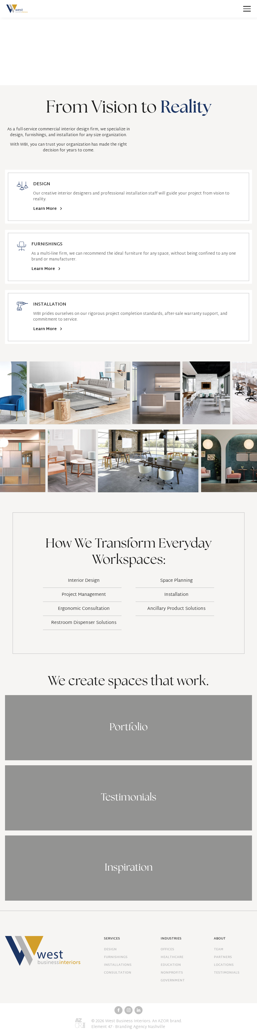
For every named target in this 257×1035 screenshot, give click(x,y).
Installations (118, 965)
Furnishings (115, 957)
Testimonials (128, 798)
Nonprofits (172, 973)
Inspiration (129, 868)
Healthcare (172, 957)
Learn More (45, 209)
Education (171, 965)
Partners (223, 957)
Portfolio (128, 728)
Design (110, 950)
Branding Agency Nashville (140, 1027)
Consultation (117, 973)
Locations (224, 965)
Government (173, 981)
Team (218, 950)
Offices (167, 950)
